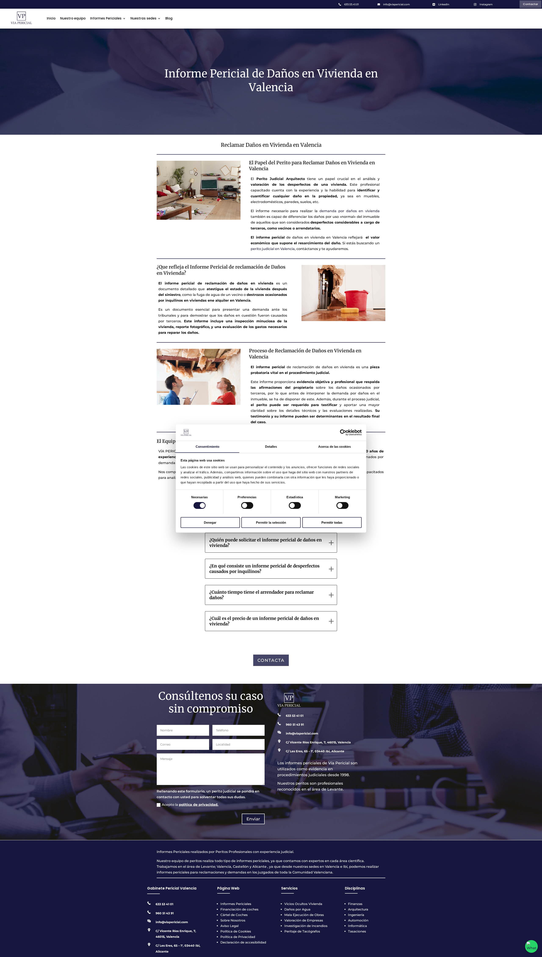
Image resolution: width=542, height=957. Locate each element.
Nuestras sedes (143, 18)
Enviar (253, 818)
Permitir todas (331, 522)
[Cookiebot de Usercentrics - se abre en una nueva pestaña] (343, 432)
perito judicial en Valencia (273, 249)
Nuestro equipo (73, 18)
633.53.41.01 (351, 4)
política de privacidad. (198, 805)
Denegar (210, 522)
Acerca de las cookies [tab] (334, 446)
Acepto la (190, 805)
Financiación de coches (239, 909)
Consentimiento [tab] (207, 446)
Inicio (51, 18)
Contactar (530, 4)
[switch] (247, 505)
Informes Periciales (106, 18)
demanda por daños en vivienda (349, 211)
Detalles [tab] (271, 446)
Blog (169, 18)
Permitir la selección (271, 522)
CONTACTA (271, 660)
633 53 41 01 (294, 716)
